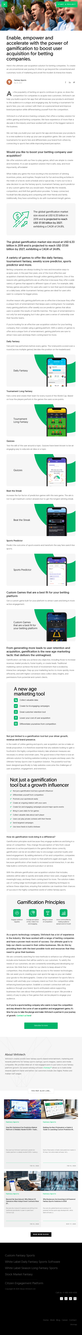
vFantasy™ (47, 1068)
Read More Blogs (41, 1234)
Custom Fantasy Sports (20, 1255)
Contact (72, 1320)
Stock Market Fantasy (19, 1274)
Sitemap (73, 1325)
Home (46, 1320)
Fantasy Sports (12, 1122)
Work (52, 1320)
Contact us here (23, 1016)
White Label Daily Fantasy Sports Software (32, 1262)
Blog (58, 1320)
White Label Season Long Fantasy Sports (31, 1268)
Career (65, 1320)
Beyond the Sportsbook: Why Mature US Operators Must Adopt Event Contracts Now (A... (22, 1201)
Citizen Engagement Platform (24, 1283)
